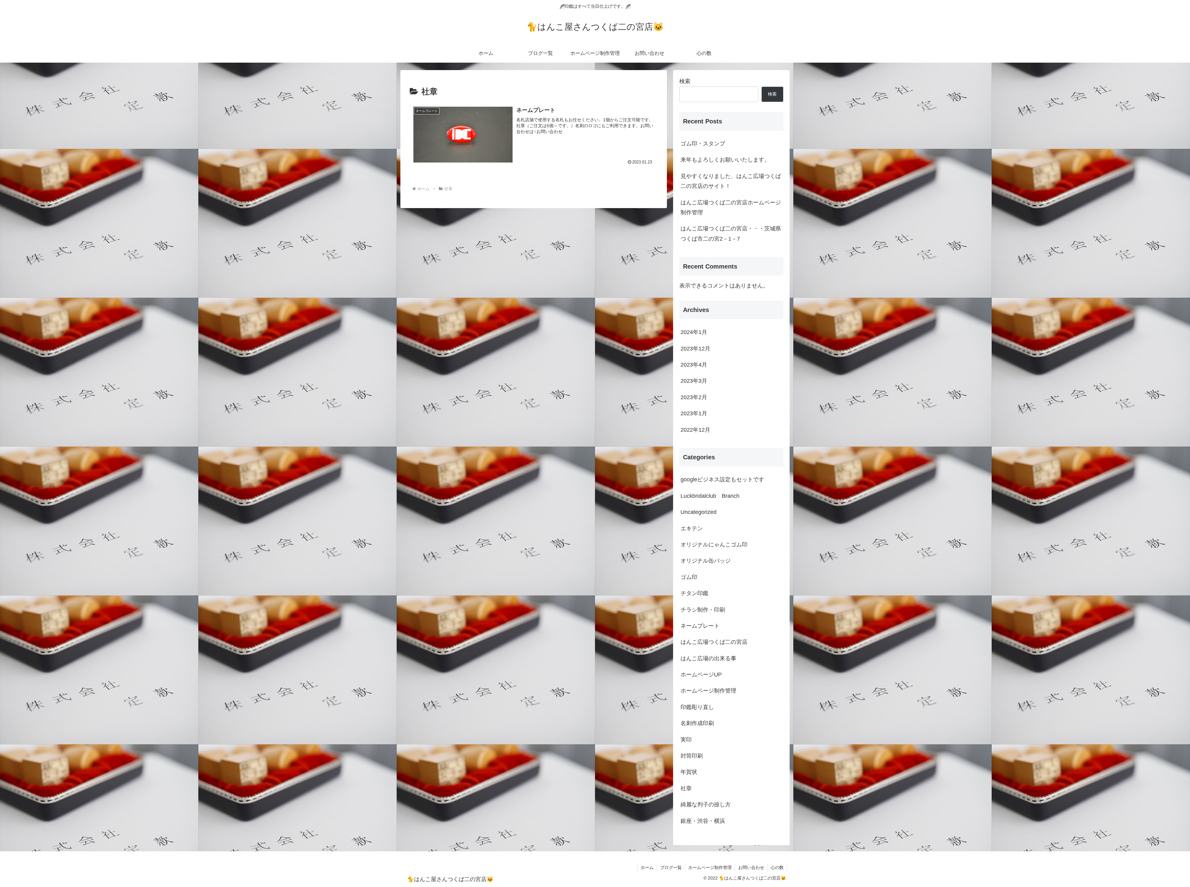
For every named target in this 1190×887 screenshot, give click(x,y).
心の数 (777, 867)
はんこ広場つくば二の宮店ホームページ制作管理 (731, 207)
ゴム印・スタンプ (703, 143)
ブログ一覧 (671, 867)
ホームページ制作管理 (710, 867)
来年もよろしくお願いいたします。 (725, 160)
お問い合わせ (751, 867)
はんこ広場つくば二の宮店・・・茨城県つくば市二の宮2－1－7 (731, 233)
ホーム (647, 867)
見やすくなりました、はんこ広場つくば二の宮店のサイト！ (731, 181)
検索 (684, 81)
